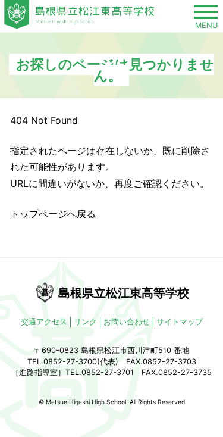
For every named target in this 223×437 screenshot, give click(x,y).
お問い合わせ (126, 321)
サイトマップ (179, 321)
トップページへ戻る (53, 214)
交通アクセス (44, 321)
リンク (85, 321)
